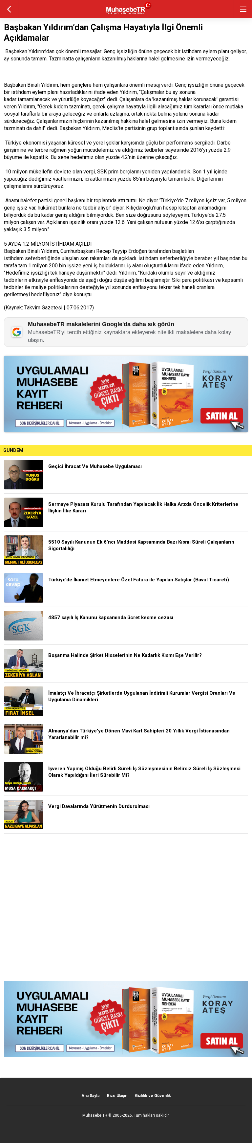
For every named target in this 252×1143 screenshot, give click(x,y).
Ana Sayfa (90, 1095)
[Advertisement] (126, 907)
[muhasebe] (126, 14)
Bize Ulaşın (117, 1095)
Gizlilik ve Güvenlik (153, 1095)
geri (9, 9)
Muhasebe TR (94, 1115)
